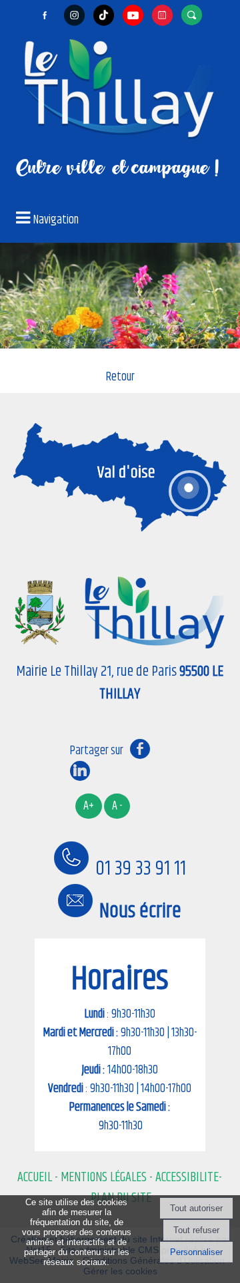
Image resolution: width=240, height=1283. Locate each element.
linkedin (80, 770)
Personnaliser (196, 1252)
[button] (193, 14)
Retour (120, 377)
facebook (140, 748)
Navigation (56, 220)
